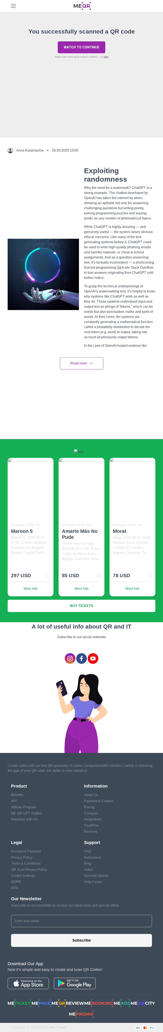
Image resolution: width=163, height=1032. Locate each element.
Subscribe (81, 940)
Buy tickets (81, 606)
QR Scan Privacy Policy (29, 869)
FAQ (87, 851)
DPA (14, 888)
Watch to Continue (81, 47)
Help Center (93, 882)
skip (106, 56)
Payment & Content (98, 801)
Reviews (90, 831)
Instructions (92, 857)
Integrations (93, 819)
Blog (87, 863)
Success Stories (96, 876)
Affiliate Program (23, 807)
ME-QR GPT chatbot (26, 813)
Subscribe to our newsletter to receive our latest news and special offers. (65, 905)
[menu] (13, 6)
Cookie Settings (23, 876)
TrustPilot (91, 825)
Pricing (89, 807)
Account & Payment (26, 851)
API (14, 801)
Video (88, 869)
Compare (91, 813)
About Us (91, 795)
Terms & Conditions (26, 863)
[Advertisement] (81, 108)
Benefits (17, 795)
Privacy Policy (21, 857)
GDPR (16, 882)
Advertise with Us (24, 819)
